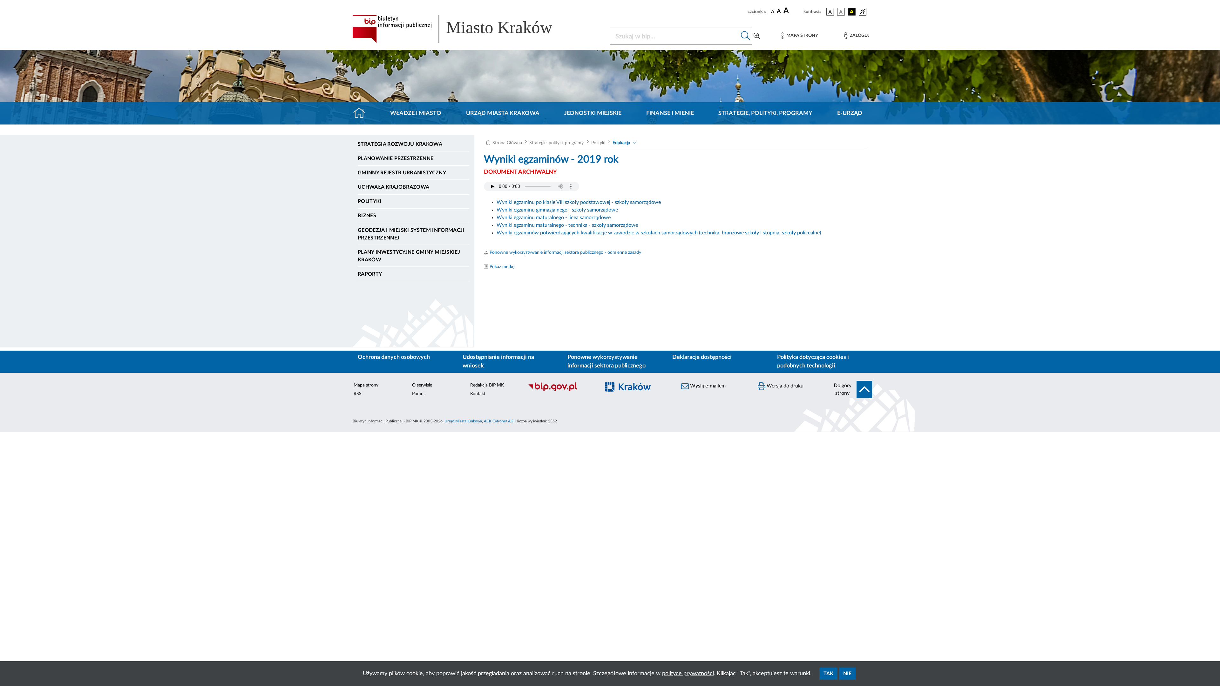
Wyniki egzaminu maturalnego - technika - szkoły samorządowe (567, 225)
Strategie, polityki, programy (765, 113)
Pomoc (419, 394)
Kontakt (477, 394)
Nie (847, 673)
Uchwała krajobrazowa (393, 187)
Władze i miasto (415, 113)
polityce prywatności (688, 673)
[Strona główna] (362, 113)
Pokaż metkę (502, 267)
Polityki (370, 201)
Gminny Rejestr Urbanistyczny (402, 172)
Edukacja (621, 143)
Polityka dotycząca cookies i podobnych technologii (813, 361)
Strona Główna (507, 143)
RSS (358, 394)
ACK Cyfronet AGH (500, 421)
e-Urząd (849, 113)
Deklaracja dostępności (702, 357)
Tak (828, 673)
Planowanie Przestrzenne (395, 158)
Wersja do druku (784, 385)
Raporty (370, 274)
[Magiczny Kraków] (637, 390)
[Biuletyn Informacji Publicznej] (560, 390)
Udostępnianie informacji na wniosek (498, 361)
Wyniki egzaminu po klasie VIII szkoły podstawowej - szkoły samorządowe (579, 202)
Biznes (367, 215)
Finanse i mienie (670, 113)
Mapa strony (366, 385)
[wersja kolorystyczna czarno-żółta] (852, 12)
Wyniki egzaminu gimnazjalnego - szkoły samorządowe (557, 209)
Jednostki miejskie (592, 113)
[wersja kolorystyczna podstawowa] (830, 12)
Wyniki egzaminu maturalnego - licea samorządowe (554, 217)
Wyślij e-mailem (707, 385)
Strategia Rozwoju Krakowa (400, 144)
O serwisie (422, 385)
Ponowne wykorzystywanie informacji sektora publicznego (606, 361)
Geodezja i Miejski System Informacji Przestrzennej (411, 234)
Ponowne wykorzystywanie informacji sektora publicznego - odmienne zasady (565, 252)
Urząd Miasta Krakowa (502, 113)
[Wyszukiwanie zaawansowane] (757, 36)
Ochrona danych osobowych (394, 357)
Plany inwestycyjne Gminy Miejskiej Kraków (409, 256)
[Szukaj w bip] (745, 36)
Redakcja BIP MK (487, 385)
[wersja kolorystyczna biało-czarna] (841, 12)
